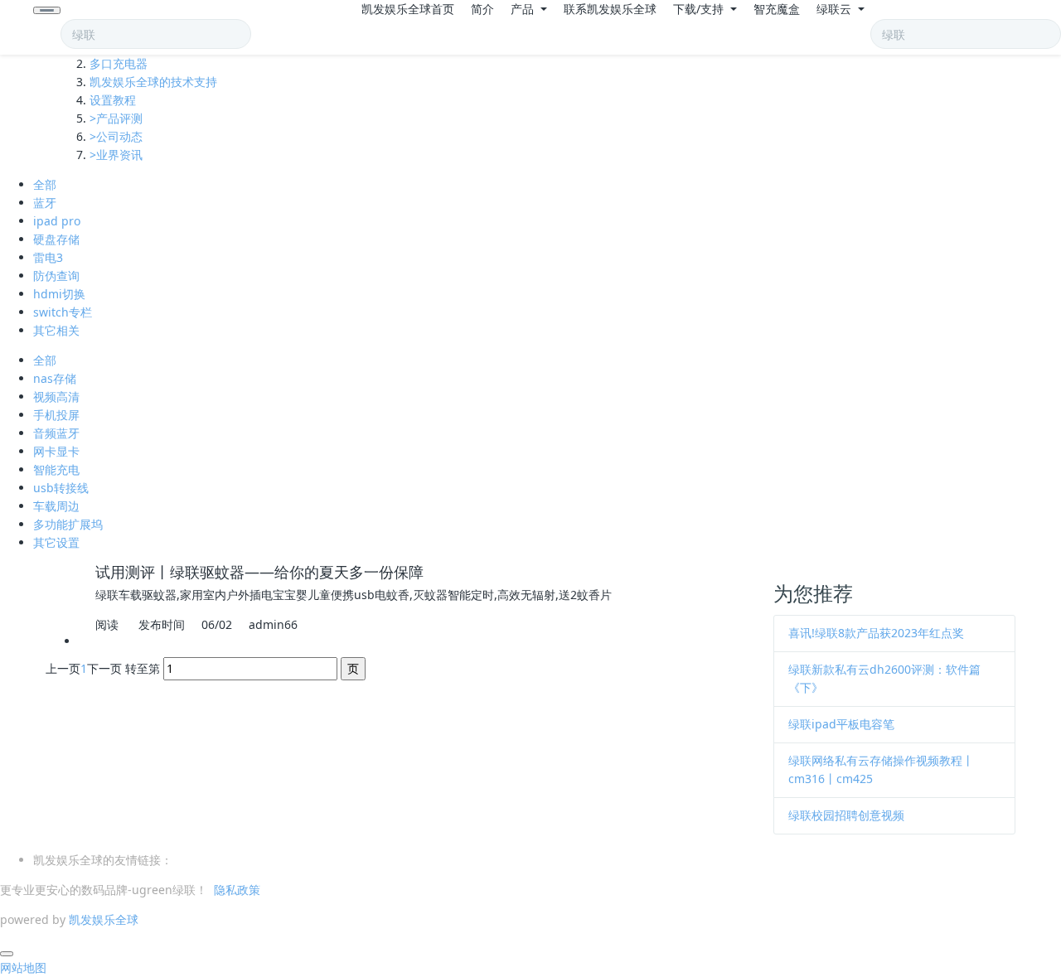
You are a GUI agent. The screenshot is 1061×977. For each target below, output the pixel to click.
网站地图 (23, 967)
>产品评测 (116, 118)
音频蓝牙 (56, 433)
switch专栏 (62, 312)
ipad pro (56, 221)
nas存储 (54, 378)
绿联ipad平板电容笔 (841, 724)
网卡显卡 (56, 451)
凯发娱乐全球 (103, 919)
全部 (44, 184)
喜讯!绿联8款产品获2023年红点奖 (876, 633)
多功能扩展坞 (68, 524)
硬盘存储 (56, 239)
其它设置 (56, 542)
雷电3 (48, 257)
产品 (524, 9)
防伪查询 (56, 275)
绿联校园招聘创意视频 (846, 815)
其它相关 (56, 330)
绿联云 (835, 9)
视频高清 (56, 396)
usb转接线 (61, 488)
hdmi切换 (59, 294)
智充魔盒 (776, 9)
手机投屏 (56, 415)
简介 (482, 9)
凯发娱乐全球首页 (407, 9)
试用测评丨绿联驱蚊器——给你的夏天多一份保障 (259, 572)
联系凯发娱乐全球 (610, 9)
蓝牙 (44, 202)
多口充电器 (119, 63)
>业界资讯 (116, 154)
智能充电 (56, 469)
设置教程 (113, 100)
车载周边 (56, 506)
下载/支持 (700, 9)
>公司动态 (116, 136)
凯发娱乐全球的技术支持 (153, 81)
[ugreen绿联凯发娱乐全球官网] (16, 27)
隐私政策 (237, 889)
